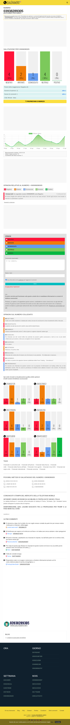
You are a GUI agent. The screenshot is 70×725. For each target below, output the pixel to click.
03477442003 (16, 556)
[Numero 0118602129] (18, 404)
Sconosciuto (12, 246)
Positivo (10, 253)
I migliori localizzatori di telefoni (16, 637)
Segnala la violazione (9, 202)
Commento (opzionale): (11, 258)
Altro (52, 722)
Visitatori (29, 710)
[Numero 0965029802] (48, 404)
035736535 (7, 692)
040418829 (7, 680)
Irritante (11, 243)
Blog (18, 710)
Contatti (62, 710)
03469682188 (36, 664)
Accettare (57, 722)
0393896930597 (37, 680)
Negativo (11, 239)
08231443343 (36, 688)
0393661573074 (18, 533)
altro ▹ (64, 90)
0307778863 (10, 318)
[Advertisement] (35, 34)
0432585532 (10, 358)
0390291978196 (25, 564)
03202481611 (8, 684)
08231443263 (36, 684)
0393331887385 (37, 656)
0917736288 (36, 692)
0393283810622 (11, 363)
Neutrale (11, 249)
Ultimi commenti (53, 710)
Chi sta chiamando (10, 710)
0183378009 (7, 688)
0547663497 (36, 652)
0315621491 (10, 334)
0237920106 (10, 347)
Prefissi (36, 710)
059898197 (10, 329)
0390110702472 (37, 696)
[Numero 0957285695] (18, 430)
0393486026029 (8, 696)
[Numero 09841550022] (48, 456)
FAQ (23, 710)
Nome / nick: (8, 273)
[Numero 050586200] (48, 430)
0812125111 (10, 353)
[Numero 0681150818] (18, 456)
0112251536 (10, 342)
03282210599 (36, 660)
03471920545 (16, 550)
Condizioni (43, 710)
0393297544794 (11, 324)
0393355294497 (23, 542)
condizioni (20, 280)
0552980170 (22, 527)
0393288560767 (37, 668)
